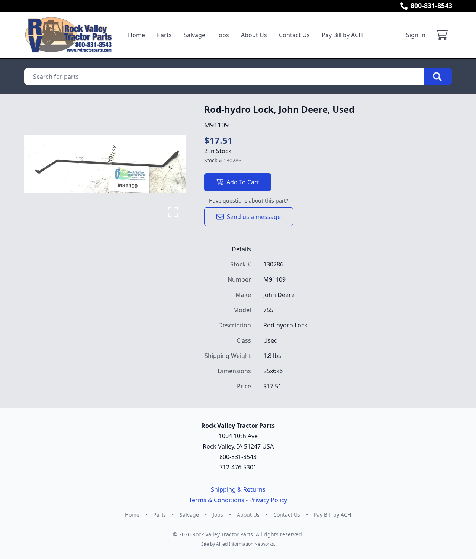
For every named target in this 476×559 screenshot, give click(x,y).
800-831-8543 (431, 5)
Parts (164, 35)
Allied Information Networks (245, 544)
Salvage (194, 35)
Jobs (223, 35)
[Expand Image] (172, 211)
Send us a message (254, 217)
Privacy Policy (268, 500)
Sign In (415, 35)
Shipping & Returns (238, 489)
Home (136, 35)
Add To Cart (242, 182)
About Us (254, 35)
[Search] (438, 76)
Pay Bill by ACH (342, 35)
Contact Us (294, 35)
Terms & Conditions (216, 500)
